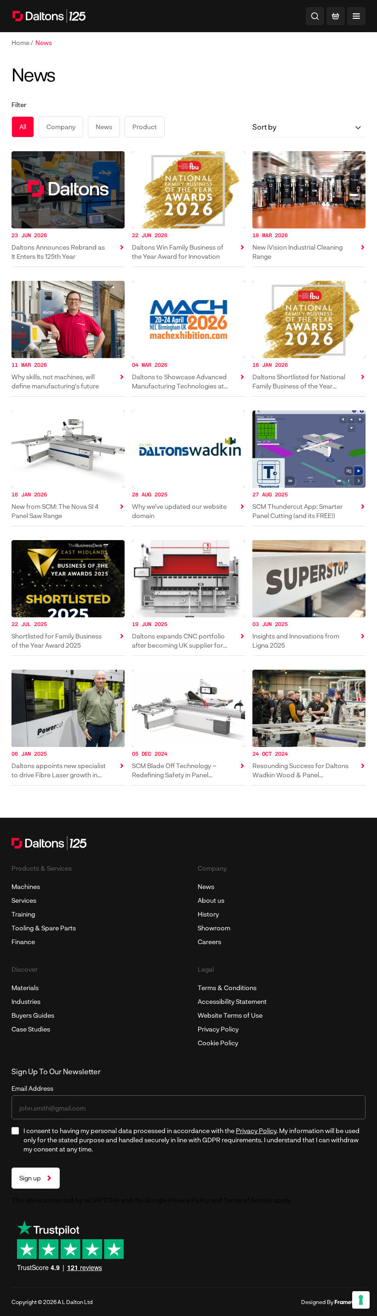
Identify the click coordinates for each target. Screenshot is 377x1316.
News (43, 42)
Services (23, 900)
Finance (23, 942)
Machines (25, 886)
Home (21, 42)
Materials (25, 987)
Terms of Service (248, 1200)
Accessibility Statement (232, 1001)
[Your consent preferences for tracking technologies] (361, 1300)
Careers (209, 942)
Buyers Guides (32, 1015)
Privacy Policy (218, 1029)
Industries (25, 1001)
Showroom (214, 928)
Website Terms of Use (230, 1015)
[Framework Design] (350, 1302)
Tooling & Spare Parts (43, 928)
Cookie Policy (218, 1043)
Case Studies (30, 1029)
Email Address (32, 1088)
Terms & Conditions (227, 987)
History (208, 914)
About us (211, 900)
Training (23, 914)
